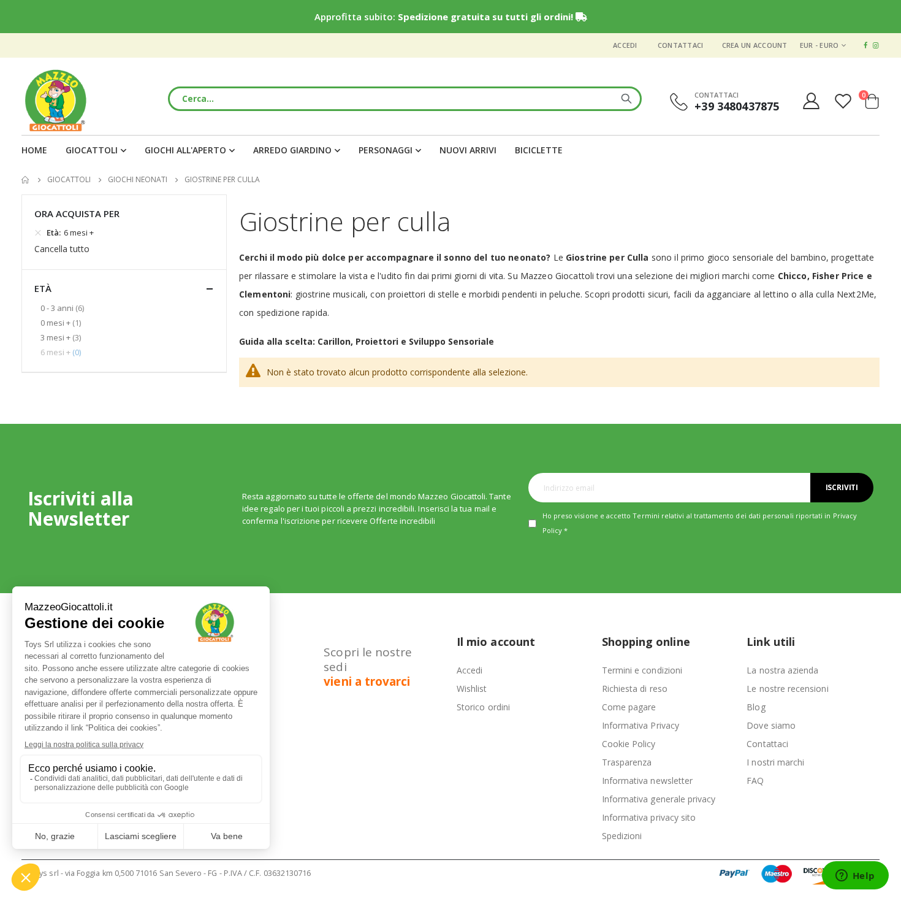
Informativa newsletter (647, 780)
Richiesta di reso (634, 688)
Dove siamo (771, 725)
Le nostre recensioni (787, 688)
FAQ (755, 780)
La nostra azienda (782, 670)
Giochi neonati (137, 179)
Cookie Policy (629, 744)
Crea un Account (755, 45)
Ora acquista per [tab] (77, 213)
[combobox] (405, 98)
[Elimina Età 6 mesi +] (38, 232)
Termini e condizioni (642, 670)
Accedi (625, 45)
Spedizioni (622, 836)
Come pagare (629, 707)
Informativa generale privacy (659, 799)
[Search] (626, 98)
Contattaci (681, 45)
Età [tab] (42, 288)
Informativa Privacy (640, 725)
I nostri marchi (775, 762)
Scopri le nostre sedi (368, 666)
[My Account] (811, 101)
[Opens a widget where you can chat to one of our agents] (855, 876)
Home (25, 179)
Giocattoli (69, 179)
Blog (756, 707)
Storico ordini (483, 707)
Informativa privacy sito (649, 817)
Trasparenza (627, 762)
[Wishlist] (845, 101)
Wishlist (472, 688)
